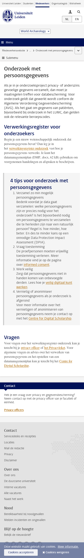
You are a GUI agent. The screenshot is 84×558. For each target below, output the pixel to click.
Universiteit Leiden (11, 3)
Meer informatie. (68, 547)
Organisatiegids (59, 3)
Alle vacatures (12, 493)
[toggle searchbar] (78, 11)
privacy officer (30, 347)
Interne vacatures (15, 487)
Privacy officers (14, 410)
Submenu (12, 58)
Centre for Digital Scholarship (50, 318)
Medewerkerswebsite (13, 50)
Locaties (9, 442)
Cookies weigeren (57, 552)
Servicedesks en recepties (20, 436)
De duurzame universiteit (19, 481)
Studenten (28, 3)
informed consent (36, 265)
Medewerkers (42, 3)
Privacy (8, 454)
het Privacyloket (54, 347)
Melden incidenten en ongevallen (24, 520)
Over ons (9, 475)
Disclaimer (10, 460)
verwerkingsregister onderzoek (28, 148)
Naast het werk (13, 499)
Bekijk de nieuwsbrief (17, 535)
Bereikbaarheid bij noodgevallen (24, 514)
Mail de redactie (14, 448)
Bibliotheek (75, 3)
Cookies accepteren (21, 552)
